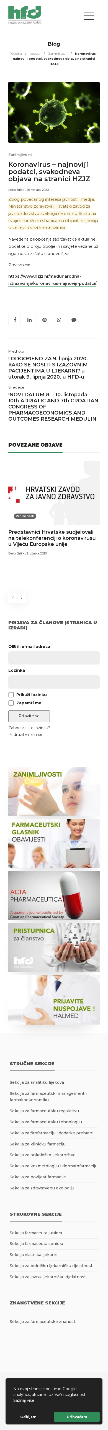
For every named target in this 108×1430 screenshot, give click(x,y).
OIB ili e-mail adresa (29, 646)
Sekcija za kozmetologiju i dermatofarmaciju (53, 1165)
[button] (36, 1401)
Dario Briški (16, 190)
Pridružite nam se (25, 734)
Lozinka (16, 670)
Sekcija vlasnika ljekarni (33, 1254)
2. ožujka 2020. (37, 553)
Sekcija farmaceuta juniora (36, 1232)
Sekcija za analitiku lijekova (37, 1082)
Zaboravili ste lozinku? (29, 727)
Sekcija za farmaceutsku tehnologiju (46, 1121)
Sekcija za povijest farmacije (38, 1176)
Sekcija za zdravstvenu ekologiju (42, 1188)
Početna (16, 54)
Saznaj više (23, 1400)
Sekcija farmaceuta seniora (36, 1243)
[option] (54, 509)
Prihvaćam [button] (77, 1417)
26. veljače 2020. (38, 190)
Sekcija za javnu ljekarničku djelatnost (48, 1276)
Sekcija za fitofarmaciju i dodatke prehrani (51, 1133)
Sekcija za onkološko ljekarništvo (43, 1154)
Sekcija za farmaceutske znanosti (43, 1321)
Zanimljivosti (57, 54)
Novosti (35, 54)
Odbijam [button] (28, 1417)
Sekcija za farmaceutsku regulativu (44, 1110)
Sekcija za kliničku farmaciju (38, 1144)
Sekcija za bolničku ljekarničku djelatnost (51, 1265)
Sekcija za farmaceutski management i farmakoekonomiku (48, 1097)
